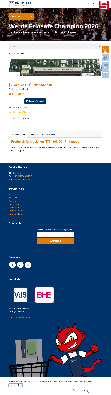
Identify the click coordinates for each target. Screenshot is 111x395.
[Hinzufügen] (21, 101)
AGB (11, 194)
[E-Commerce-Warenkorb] (93, 3)
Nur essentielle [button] (80, 391)
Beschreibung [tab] (18, 134)
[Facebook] (12, 265)
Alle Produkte (18, 53)
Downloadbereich (17, 213)
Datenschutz (15, 207)
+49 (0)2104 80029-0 (22, 176)
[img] (105, 49)
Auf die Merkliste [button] (19, 107)
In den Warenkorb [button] (37, 101)
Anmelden (55, 241)
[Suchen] (99, 46)
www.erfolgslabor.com (19, 317)
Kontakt (17, 173)
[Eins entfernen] (11, 101)
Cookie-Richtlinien (15, 385)
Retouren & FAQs (16, 210)
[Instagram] (28, 265)
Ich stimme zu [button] (94, 391)
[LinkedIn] (20, 265)
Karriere (12, 201)
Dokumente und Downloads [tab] (42, 134)
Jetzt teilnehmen (21, 16)
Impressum (14, 204)
